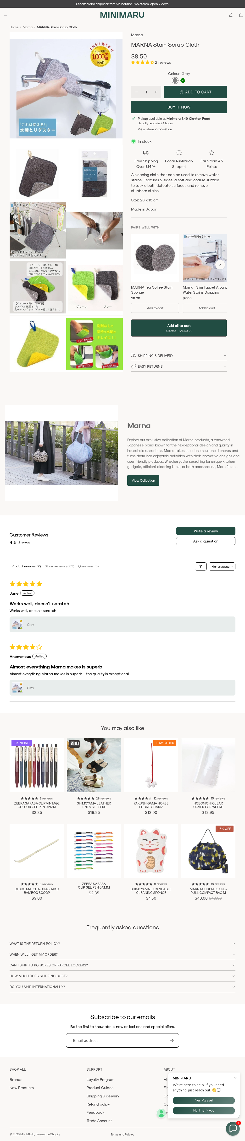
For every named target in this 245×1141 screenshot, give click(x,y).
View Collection (143, 480)
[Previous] (138, 264)
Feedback (95, 1112)
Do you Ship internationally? (37, 987)
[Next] (220, 264)
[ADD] (171, 785)
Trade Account (99, 1120)
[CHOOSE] (56, 785)
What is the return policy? (35, 943)
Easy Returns (150, 366)
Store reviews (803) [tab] (59, 566)
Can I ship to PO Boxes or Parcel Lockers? (49, 965)
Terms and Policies (122, 1134)
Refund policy (98, 1104)
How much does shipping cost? (38, 976)
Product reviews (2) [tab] (26, 566)
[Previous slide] (15, 765)
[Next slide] (58, 765)
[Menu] (5, 14)
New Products (22, 1087)
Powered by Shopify (48, 1134)
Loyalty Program (100, 1079)
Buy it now (178, 107)
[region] (179, 274)
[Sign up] (172, 1040)
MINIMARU (27, 1134)
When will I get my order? (34, 954)
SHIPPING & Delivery (155, 356)
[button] (143, 62)
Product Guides (100, 1087)
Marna (28, 27)
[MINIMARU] (122, 15)
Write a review (206, 531)
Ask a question (205, 541)
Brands (16, 1079)
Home (14, 27)
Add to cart (155, 308)
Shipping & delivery (103, 1096)
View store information (155, 129)
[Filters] (201, 566)
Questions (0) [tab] (88, 566)
